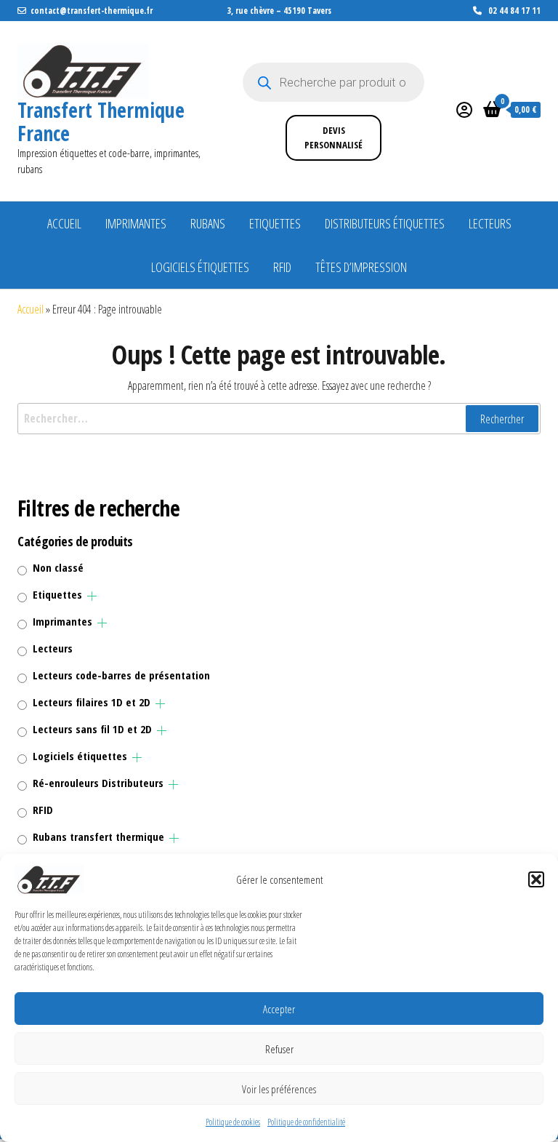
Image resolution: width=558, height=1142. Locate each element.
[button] (536, 879)
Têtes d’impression (361, 267)
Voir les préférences (279, 1089)
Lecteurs (490, 223)
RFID (282, 267)
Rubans (207, 223)
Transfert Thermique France (101, 121)
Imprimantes (135, 223)
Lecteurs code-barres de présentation (121, 675)
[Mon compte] (464, 109)
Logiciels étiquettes (200, 267)
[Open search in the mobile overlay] (333, 82)
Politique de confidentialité (306, 1122)
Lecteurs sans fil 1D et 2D (92, 729)
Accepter (279, 1009)
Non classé (58, 567)
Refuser (279, 1049)
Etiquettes (275, 223)
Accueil (64, 223)
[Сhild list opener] (92, 596)
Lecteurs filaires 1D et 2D (91, 702)
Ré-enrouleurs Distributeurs (98, 782)
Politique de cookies (233, 1122)
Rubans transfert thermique (98, 836)
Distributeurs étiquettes (385, 223)
